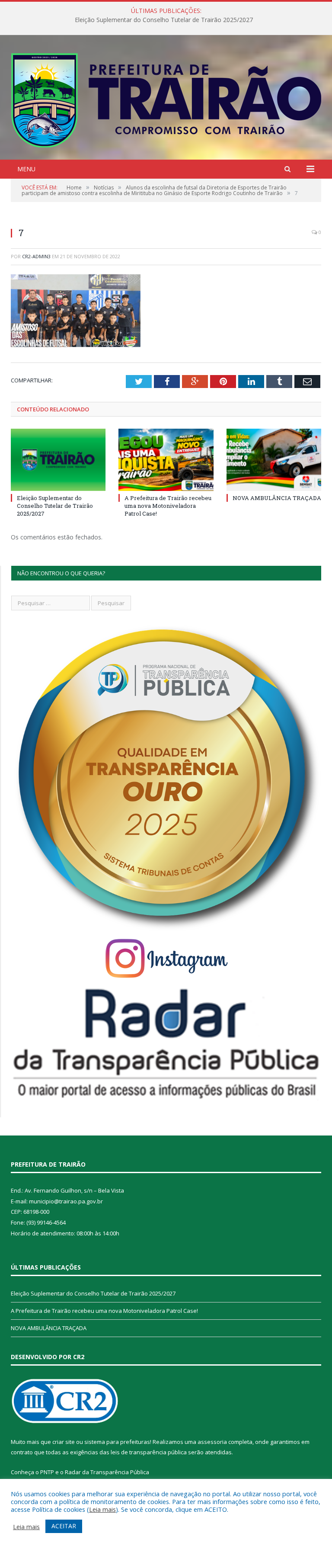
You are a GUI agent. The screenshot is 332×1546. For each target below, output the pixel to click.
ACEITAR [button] (63, 1526)
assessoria (212, 1442)
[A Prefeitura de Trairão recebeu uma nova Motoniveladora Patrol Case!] (165, 460)
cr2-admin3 (36, 256)
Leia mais (102, 1509)
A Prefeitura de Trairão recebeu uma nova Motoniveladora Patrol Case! (164, 20)
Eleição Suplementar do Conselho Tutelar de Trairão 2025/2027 (55, 505)
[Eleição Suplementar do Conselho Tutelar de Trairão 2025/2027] (58, 460)
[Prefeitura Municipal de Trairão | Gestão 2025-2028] (166, 98)
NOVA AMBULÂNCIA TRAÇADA (277, 498)
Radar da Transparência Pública (107, 1472)
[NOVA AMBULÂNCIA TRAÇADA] (274, 460)
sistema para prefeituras (117, 1442)
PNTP (47, 1472)
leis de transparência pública (149, 1452)
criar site (63, 1442)
